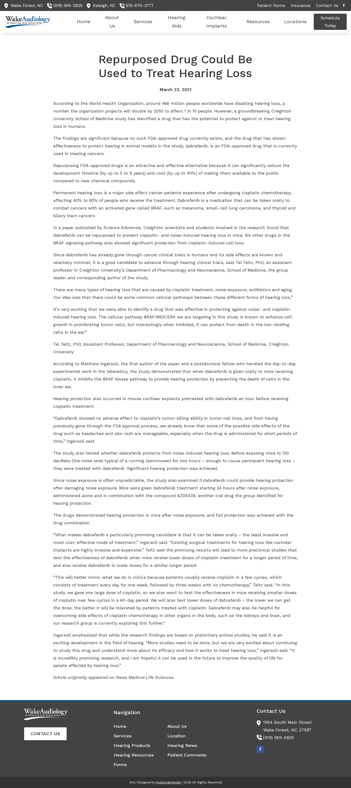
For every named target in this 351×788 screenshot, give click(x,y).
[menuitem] (271, 5)
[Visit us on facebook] (344, 5)
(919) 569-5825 (67, 5)
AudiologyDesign (168, 782)
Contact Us (45, 733)
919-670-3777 (140, 5)
